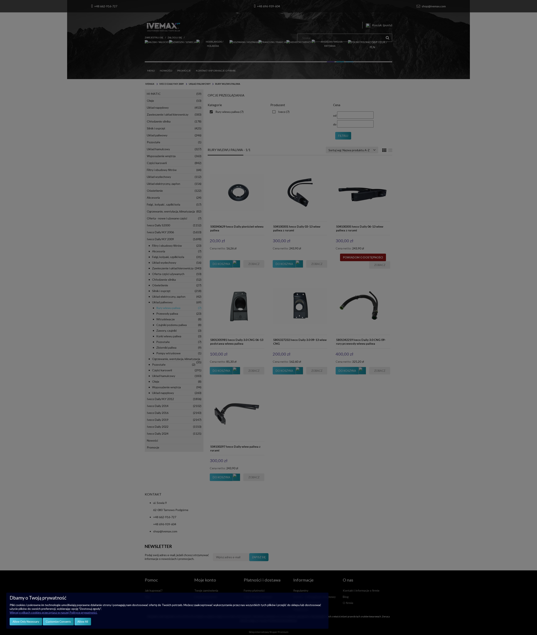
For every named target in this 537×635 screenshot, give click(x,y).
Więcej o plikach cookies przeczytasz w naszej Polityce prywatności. (53, 612)
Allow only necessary (26, 621)
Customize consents (58, 621)
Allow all (82, 621)
